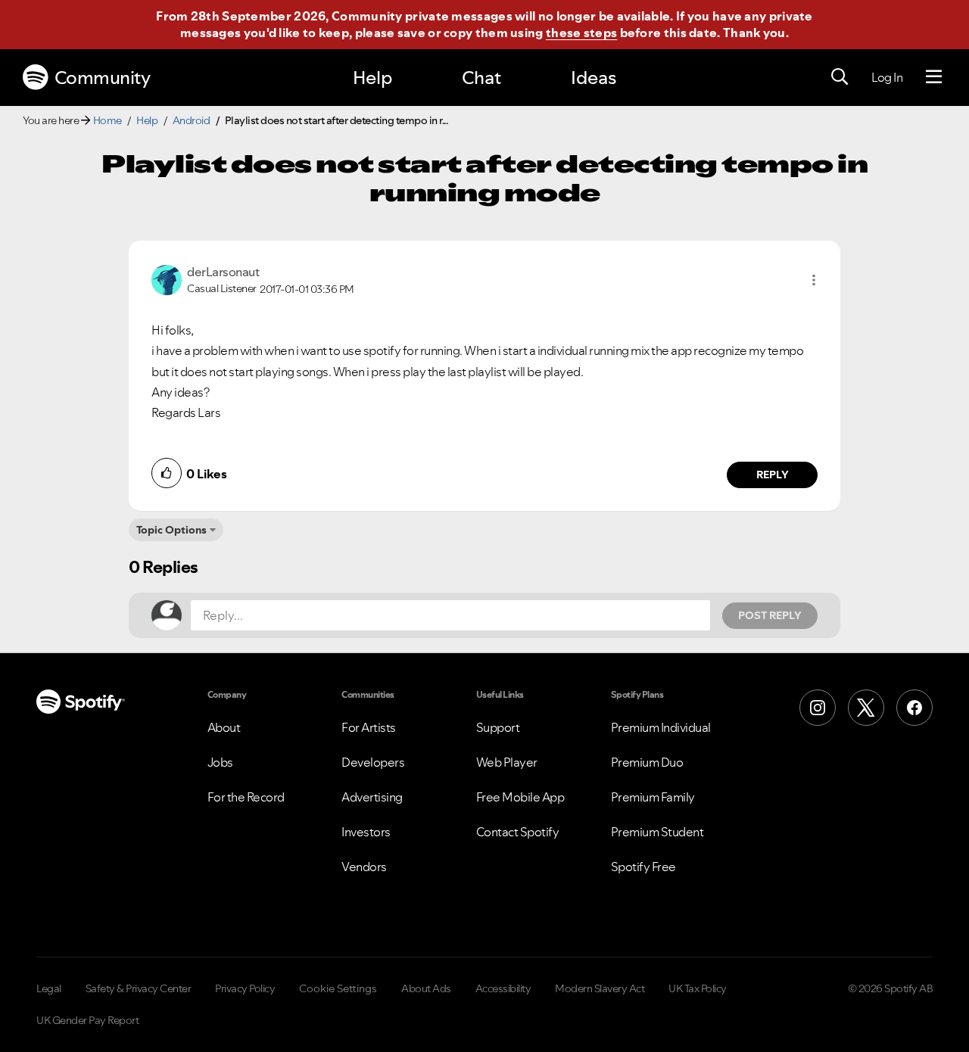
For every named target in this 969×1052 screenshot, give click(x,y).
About (224, 727)
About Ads (426, 988)
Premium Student (657, 831)
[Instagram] (817, 707)
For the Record (246, 797)
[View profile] (166, 278)
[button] (813, 280)
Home (107, 120)
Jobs (220, 762)
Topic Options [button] (171, 529)
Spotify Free (643, 866)
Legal (48, 988)
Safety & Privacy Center (139, 988)
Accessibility (503, 988)
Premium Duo (647, 762)
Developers (372, 762)
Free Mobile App (520, 797)
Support (498, 727)
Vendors (364, 866)
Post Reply (770, 615)
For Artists (368, 727)
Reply (772, 474)
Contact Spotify (517, 831)
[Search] (839, 77)
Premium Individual (661, 727)
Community (103, 77)
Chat (481, 77)
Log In (886, 77)
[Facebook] (914, 707)
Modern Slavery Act (599, 988)
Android (191, 120)
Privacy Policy (245, 988)
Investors (366, 831)
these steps (581, 32)
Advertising (372, 797)
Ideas (593, 77)
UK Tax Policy (697, 988)
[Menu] (933, 77)
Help (372, 77)
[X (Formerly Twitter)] (866, 707)
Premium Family (653, 797)
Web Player (506, 762)
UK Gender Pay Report (87, 1020)
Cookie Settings (338, 988)
